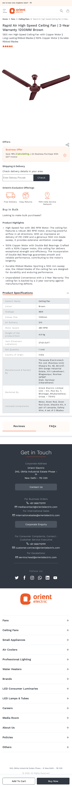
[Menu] (5, 11)
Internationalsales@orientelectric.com (37, 515)
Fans (13, 19)
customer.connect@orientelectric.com (37, 547)
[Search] (61, 11)
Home (5, 19)
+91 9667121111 (38, 503)
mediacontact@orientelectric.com (37, 507)
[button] (8, 46)
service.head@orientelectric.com (38, 557)
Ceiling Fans (24, 19)
